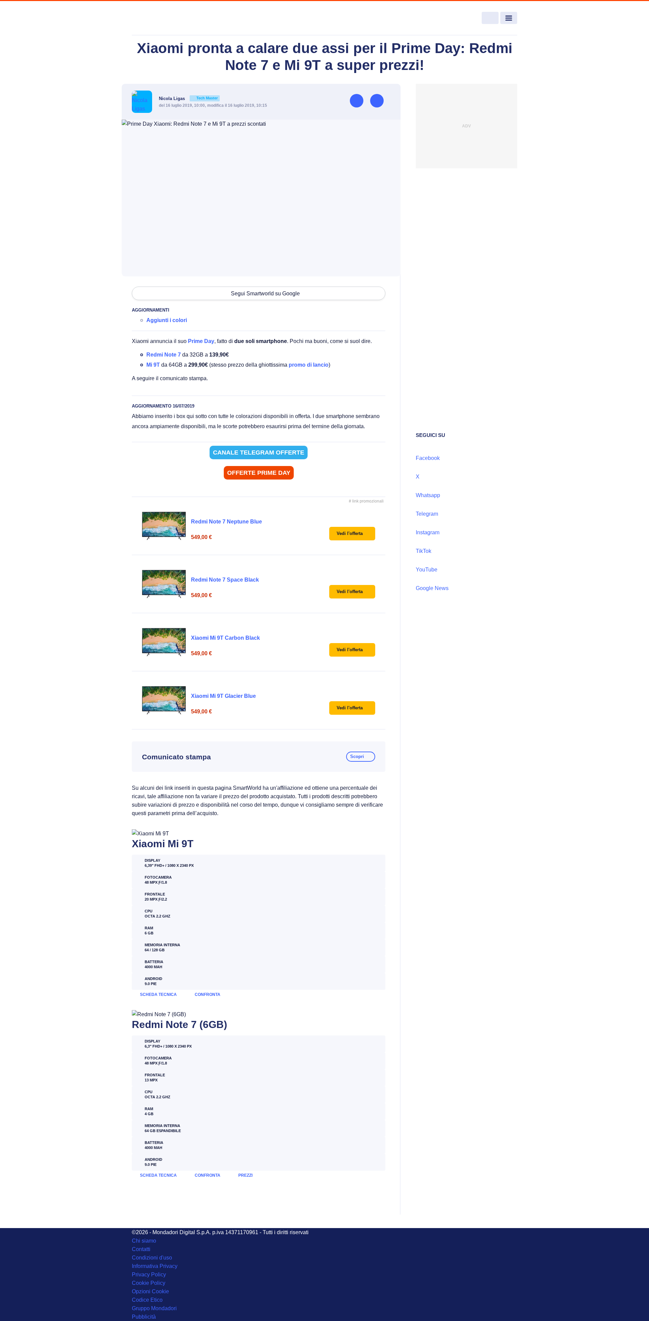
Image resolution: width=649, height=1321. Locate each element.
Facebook (428, 458)
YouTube (426, 569)
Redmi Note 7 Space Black (225, 580)
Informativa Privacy (154, 1266)
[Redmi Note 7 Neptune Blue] (164, 526)
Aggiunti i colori (166, 320)
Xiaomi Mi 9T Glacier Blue (223, 696)
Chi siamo (144, 1241)
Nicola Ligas (188, 98)
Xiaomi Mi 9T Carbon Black (225, 638)
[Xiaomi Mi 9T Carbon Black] (164, 642)
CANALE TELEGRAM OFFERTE (258, 452)
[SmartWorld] (171, 18)
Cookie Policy (148, 1283)
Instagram (427, 532)
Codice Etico (147, 1300)
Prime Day (201, 341)
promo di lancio (309, 365)
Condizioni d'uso (152, 1258)
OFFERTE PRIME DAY (258, 472)
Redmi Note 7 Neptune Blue (226, 521)
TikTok (423, 551)
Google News (432, 588)
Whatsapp (428, 495)
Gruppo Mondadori (154, 1308)
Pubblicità (144, 1317)
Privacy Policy (149, 1274)
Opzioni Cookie (150, 1291)
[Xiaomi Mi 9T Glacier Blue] (164, 700)
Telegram (427, 514)
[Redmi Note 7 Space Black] (164, 584)
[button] (352, 533)
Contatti (141, 1249)
